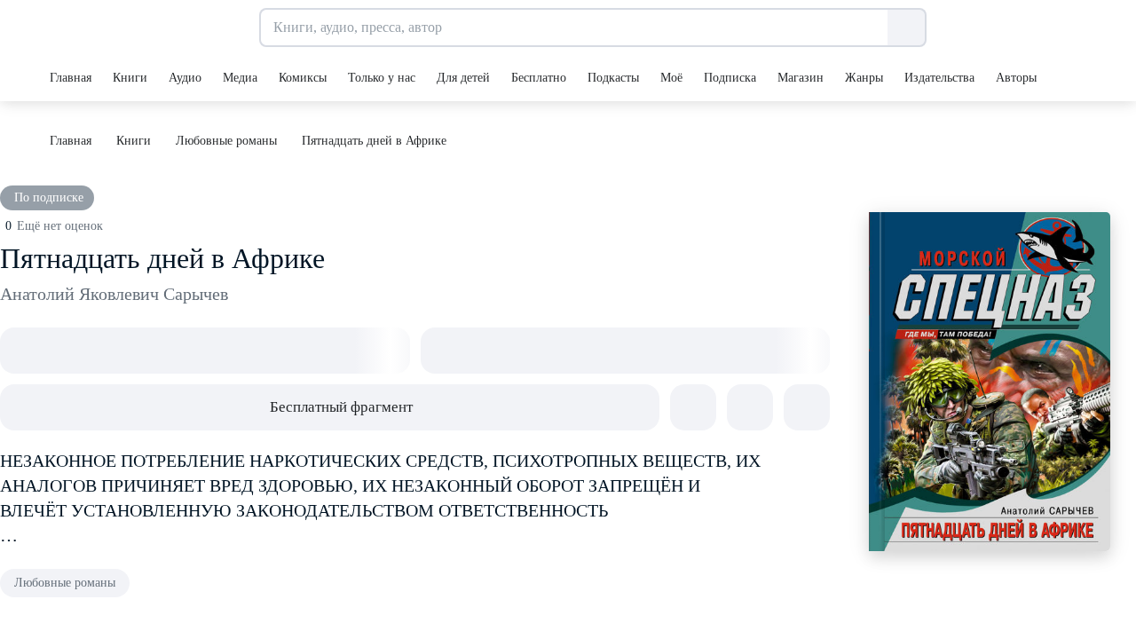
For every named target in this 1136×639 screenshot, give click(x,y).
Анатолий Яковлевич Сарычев (114, 294)
